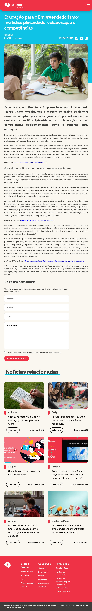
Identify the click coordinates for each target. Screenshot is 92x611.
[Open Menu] (87, 4)
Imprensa (25, 575)
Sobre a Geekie (25, 565)
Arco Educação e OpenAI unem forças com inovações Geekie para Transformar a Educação (68, 475)
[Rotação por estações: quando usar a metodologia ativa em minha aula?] (68, 395)
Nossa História (27, 571)
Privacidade (62, 563)
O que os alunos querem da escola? (30, 162)
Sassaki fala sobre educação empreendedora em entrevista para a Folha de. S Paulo (68, 529)
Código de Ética (63, 591)
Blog (23, 579)
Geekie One (44, 563)
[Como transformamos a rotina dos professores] (24, 450)
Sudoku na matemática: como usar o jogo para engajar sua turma (24, 420)
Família (41, 576)
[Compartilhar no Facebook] (76, 38)
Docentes (42, 579)
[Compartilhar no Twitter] (81, 38)
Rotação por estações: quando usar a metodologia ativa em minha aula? (68, 420)
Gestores (42, 568)
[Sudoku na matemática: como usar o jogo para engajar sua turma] (24, 395)
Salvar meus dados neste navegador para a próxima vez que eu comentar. (35, 352)
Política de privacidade (12, 605)
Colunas (8, 35)
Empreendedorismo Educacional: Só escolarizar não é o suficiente (54, 261)
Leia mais (12, 430)
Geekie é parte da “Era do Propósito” (37, 220)
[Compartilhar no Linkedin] (86, 38)
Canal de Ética (62, 568)
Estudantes (43, 572)
